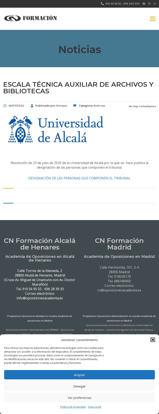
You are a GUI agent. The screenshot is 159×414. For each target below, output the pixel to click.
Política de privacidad (73, 407)
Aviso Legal (94, 407)
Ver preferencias (80, 398)
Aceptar (79, 375)
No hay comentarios (142, 106)
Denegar (79, 386)
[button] (153, 340)
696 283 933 (131, 3)
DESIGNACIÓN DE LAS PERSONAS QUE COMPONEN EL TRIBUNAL (79, 178)
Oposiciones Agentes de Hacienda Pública (129, 329)
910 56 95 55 (113, 3)
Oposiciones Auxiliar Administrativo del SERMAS (32, 329)
